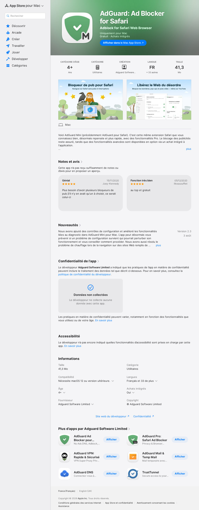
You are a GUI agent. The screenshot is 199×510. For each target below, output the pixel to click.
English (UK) (85, 491)
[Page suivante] (195, 100)
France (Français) (66, 491)
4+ (60, 392)
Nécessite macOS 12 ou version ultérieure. (84, 380)
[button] (25, 26)
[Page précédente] (54, 100)
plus (188, 148)
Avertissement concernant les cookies (156, 503)
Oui (129, 392)
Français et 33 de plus (140, 380)
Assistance (63, 506)
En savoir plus (103, 320)
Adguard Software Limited (74, 404)
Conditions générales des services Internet (79, 503)
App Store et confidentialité (119, 503)
